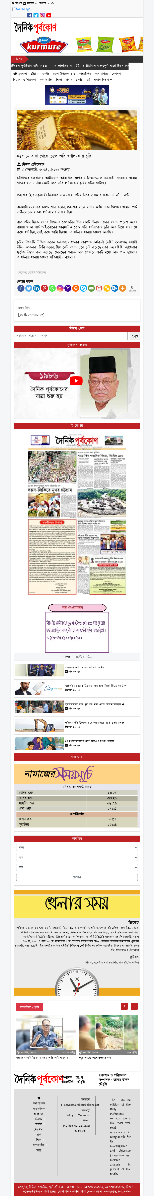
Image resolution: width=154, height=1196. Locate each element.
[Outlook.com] (114, 288)
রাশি (38, 1135)
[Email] (91, 288)
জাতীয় (45, 74)
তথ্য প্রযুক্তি (46, 80)
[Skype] (83, 288)
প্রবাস (69, 80)
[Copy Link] (106, 288)
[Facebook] (20, 288)
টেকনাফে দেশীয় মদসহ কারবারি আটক (84, 668)
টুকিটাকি (38, 1130)
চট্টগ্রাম (34, 74)
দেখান (77, 877)
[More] (122, 288)
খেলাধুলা (116, 74)
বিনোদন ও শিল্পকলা (24, 80)
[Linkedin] (36, 288)
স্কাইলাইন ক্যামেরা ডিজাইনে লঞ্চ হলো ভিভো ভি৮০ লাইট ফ (95, 686)
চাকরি (79, 80)
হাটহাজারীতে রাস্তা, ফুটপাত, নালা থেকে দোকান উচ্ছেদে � (95, 705)
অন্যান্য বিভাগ (102, 80)
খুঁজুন (135, 335)
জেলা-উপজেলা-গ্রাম (64, 74)
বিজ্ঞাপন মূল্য (22, 9)
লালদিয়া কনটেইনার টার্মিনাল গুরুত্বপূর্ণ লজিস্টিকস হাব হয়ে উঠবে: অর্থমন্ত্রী (83, 66)
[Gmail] (99, 288)
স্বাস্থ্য (38, 1150)
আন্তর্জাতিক (85, 74)
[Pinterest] (44, 288)
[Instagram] (60, 288)
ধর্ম (88, 80)
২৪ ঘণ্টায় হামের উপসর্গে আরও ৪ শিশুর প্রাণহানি (89, 741)
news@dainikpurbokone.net (81, 1105)
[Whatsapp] (52, 288)
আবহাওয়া (39, 1114)
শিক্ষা (59, 80)
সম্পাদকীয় (39, 1145)
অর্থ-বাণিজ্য (101, 74)
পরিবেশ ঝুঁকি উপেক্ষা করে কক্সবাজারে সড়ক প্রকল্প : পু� (94, 723)
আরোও (75, 757)
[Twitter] (28, 288)
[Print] (75, 288)
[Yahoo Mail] (67, 288)
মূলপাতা (22, 74)
